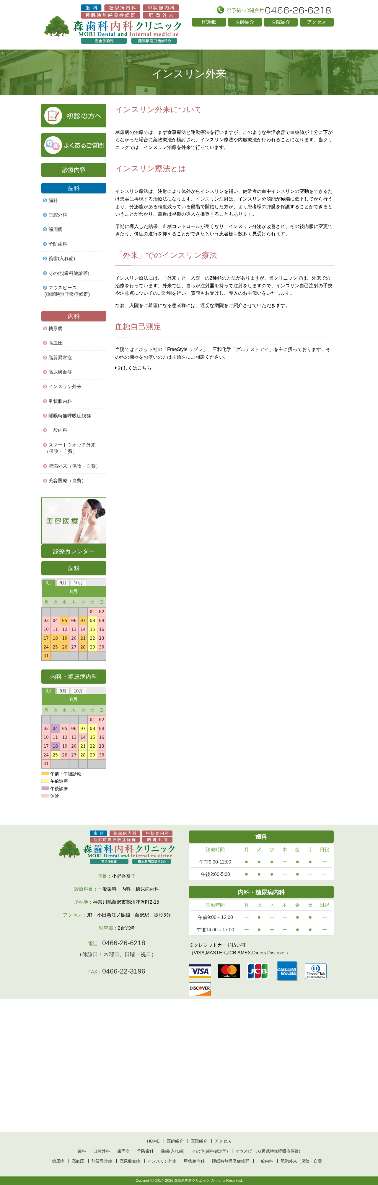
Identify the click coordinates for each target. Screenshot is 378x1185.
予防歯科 (57, 244)
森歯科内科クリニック (192, 1181)
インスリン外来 (65, 386)
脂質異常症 (60, 357)
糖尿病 (55, 328)
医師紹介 (244, 21)
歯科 (53, 200)
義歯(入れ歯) (61, 258)
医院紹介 (280, 21)
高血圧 (55, 342)
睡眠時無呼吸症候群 (69, 415)
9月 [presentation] (63, 582)
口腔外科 (57, 214)
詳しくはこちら (134, 368)
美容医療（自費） (67, 480)
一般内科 (265, 1161)
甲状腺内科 (60, 401)
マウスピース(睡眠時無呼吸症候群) (67, 291)
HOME (209, 21)
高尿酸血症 (60, 372)
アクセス (316, 21)
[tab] (49, 583)
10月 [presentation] (78, 582)
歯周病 (55, 229)
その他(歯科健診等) (68, 273)
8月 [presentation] (48, 582)
